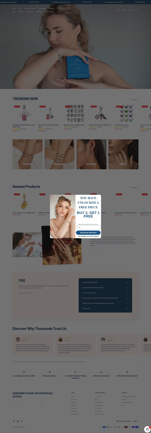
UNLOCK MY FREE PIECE (88, 233)
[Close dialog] (51, 196)
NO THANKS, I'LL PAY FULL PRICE (88, 236)
